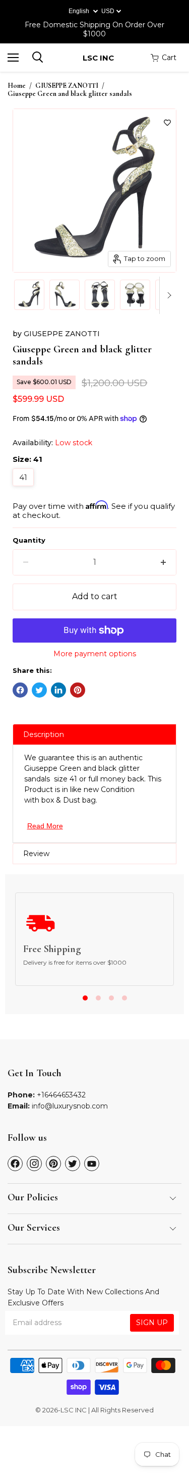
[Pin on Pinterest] (77, 690)
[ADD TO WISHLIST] (167, 123)
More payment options (94, 654)
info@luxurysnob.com (70, 1106)
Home (17, 86)
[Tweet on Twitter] (39, 690)
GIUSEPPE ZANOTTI (66, 86)
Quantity (29, 540)
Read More (45, 826)
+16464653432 (61, 1094)
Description (43, 734)
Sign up (152, 1322)
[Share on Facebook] (20, 690)
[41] (24, 488)
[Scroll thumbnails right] (167, 295)
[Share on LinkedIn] (58, 690)
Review (36, 853)
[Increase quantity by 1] (163, 562)
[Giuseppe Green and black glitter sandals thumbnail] (29, 295)
